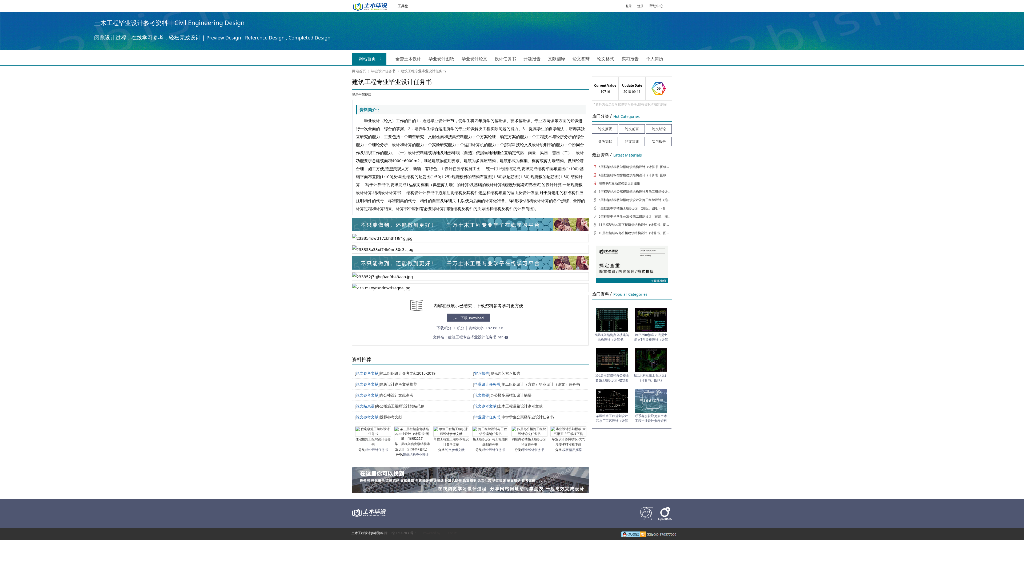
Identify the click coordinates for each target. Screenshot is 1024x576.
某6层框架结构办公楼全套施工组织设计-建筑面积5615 (612, 380)
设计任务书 (505, 59)
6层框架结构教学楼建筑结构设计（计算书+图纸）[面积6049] (635, 167)
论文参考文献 (455, 449)
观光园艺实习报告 (505, 373)
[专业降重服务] (470, 268)
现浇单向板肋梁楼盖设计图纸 (619, 183)
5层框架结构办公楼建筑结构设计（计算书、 (612, 337)
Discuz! (451, 533)
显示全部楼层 (361, 94)
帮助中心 (656, 5)
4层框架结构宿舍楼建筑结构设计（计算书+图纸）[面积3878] (635, 175)
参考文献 (605, 141)
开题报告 (532, 59)
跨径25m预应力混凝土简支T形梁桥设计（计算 (651, 337)
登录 (629, 6)
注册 (640, 6)
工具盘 (403, 5)
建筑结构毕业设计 (416, 454)
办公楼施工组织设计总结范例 (400, 406)
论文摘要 (605, 128)
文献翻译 (556, 59)
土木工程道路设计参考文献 (520, 406)
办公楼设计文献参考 (396, 395)
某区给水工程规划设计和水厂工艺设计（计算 (612, 418)
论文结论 (659, 128)
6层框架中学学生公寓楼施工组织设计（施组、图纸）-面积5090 (635, 216)
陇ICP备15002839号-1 (400, 533)
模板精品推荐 (572, 449)
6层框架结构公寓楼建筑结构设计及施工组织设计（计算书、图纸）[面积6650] (635, 191)
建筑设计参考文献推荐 (398, 384)
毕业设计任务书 (383, 71)
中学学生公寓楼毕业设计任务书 (528, 416)
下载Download (472, 317)
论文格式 (605, 59)
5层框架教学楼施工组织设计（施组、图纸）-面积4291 (635, 208)
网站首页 (367, 59)
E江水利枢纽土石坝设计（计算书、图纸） (651, 377)
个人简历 (654, 59)
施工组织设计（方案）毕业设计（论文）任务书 (541, 384)
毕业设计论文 (474, 59)
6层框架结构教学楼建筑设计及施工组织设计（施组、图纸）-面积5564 (635, 200)
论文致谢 (632, 141)
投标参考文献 (391, 416)
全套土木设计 (408, 59)
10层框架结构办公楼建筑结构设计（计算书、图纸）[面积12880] (635, 233)
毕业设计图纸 (441, 59)
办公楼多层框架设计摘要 (510, 395)
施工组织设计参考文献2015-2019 (407, 373)
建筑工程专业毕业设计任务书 (423, 71)
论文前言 (632, 128)
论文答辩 (581, 59)
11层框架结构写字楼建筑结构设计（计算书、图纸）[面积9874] (635, 224)
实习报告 (630, 59)
